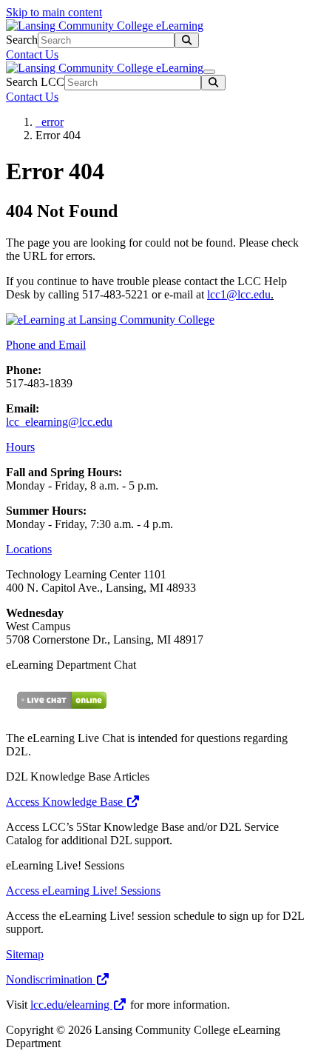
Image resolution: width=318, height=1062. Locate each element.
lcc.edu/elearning (71, 1004)
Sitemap (25, 954)
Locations (29, 549)
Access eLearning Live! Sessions (83, 890)
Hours (20, 447)
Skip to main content (54, 12)
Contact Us (32, 54)
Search (22, 39)
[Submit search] (187, 40)
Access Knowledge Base (66, 801)
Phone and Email (46, 344)
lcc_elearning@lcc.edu (59, 421)
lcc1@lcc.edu (239, 294)
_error (49, 122)
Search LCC (35, 82)
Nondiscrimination (50, 979)
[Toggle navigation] (209, 72)
